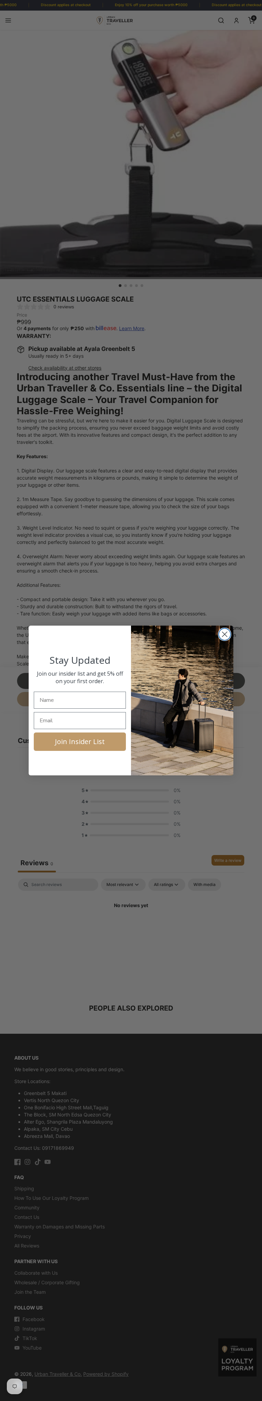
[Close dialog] (225, 634)
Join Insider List (80, 741)
